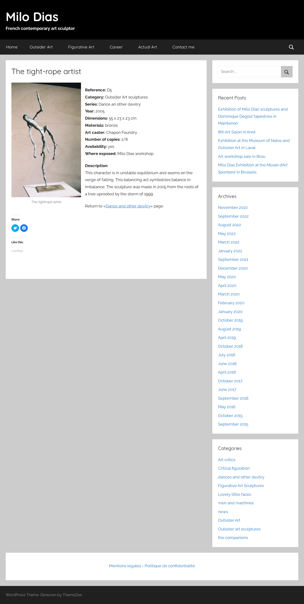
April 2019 (227, 337)
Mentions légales (125, 565)
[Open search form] (291, 47)
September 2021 (233, 259)
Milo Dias (32, 16)
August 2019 (229, 329)
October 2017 (230, 381)
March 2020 (229, 294)
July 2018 (226, 354)
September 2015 (233, 424)
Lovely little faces (234, 494)
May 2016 (226, 406)
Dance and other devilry (128, 206)
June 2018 (227, 363)
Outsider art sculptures (239, 529)
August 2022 (229, 224)
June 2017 (227, 389)
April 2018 (227, 372)
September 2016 (233, 398)
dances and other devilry (241, 477)
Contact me (183, 46)
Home (12, 46)
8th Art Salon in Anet (237, 132)
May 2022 (227, 233)
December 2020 (233, 268)
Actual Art (147, 46)
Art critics (226, 459)
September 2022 (233, 216)
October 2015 (230, 415)
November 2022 (233, 207)
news (223, 511)
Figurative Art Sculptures (241, 485)
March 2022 (228, 242)
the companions (233, 537)
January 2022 (230, 250)
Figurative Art (81, 46)
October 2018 (230, 346)
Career (116, 46)
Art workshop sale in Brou (241, 156)
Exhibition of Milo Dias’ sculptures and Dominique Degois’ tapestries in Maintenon (253, 116)
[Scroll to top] (295, 595)
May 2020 (227, 276)
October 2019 (230, 320)
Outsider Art (41, 46)
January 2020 (230, 311)
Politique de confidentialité (170, 565)
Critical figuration (234, 468)
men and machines (236, 503)
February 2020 (231, 302)
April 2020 (227, 285)
